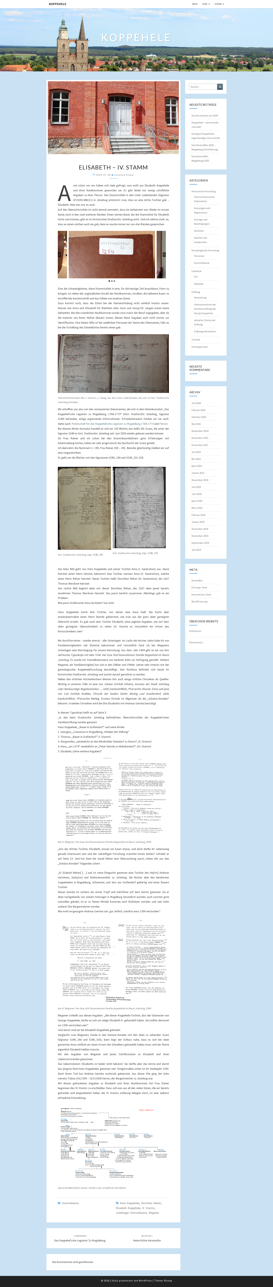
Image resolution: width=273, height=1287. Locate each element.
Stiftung (195, 292)
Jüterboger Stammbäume (131, 1213)
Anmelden (197, 580)
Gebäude (198, 283)
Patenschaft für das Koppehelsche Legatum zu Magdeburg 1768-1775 (113, 424)
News (195, 4)
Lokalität (196, 271)
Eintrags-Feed (199, 587)
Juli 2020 (196, 486)
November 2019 (199, 535)
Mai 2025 (196, 424)
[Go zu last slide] (59, 254)
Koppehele (57, 4)
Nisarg (168, 1280)
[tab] (109, 281)
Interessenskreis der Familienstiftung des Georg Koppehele (205, 309)
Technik (195, 339)
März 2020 (196, 507)
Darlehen (199, 230)
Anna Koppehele (129, 1203)
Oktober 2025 (198, 417)
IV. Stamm (148, 1208)
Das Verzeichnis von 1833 (204, 115)
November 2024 (199, 430)
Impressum (195, 631)
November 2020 (199, 480)
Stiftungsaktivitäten (205, 331)
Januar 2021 (197, 472)
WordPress (145, 1280)
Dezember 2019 (199, 528)
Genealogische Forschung (205, 250)
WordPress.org (199, 601)
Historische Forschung (203, 191)
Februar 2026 (198, 410)
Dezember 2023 (199, 437)
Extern (218, 4)
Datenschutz (196, 642)
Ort (196, 276)
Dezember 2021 (199, 445)
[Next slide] (164, 254)
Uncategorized (199, 346)
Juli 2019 (196, 549)
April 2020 (196, 500)
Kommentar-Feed (201, 594)
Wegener (154, 1213)
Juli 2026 (196, 403)
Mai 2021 (196, 458)
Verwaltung (200, 297)
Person (163, 424)
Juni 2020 (196, 493)
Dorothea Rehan (151, 1203)
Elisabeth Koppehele (128, 1208)
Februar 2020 (198, 515)
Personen (199, 255)
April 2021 (196, 465)
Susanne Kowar (124, 174)
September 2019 (200, 542)
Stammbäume (70, 1203)
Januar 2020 (197, 521)
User (204, 4)
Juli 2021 (196, 452)
